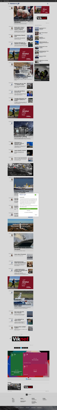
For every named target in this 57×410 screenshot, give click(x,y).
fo (35, 194)
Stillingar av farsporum (28, 212)
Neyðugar (28, 210)
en (36, 194)
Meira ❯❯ (36, 214)
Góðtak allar (28, 208)
